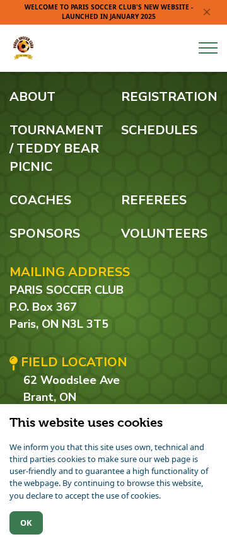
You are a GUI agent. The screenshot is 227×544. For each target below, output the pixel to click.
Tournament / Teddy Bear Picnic (56, 148)
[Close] (207, 12)
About (32, 96)
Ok (26, 522)
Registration (169, 96)
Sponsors (44, 233)
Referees (154, 200)
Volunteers (164, 233)
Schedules (159, 130)
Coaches (40, 200)
